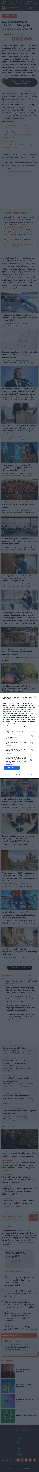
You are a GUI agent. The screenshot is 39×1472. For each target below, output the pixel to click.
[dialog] (19, 736)
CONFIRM (11, 768)
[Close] (35, 697)
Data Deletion (9, 775)
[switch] (31, 736)
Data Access (19, 775)
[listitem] (19, 732)
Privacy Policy (30, 775)
